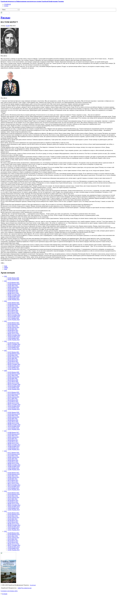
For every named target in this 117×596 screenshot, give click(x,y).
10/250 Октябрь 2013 (14, 526)
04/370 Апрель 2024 (13, 307)
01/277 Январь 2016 (13, 452)
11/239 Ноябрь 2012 (13, 548)
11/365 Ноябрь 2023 (13, 338)
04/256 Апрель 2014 (13, 497)
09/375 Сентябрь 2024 (14, 315)
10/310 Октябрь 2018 (14, 426)
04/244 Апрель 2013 (13, 517)
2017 (5, 431)
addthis (6, 267)
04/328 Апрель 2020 (13, 377)
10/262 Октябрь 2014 (14, 506)
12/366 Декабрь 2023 (14, 339)
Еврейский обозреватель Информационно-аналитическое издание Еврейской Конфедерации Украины (32, 1)
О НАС (6, 6)
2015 (5, 471)
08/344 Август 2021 (13, 363)
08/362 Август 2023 (13, 333)
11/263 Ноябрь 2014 (13, 508)
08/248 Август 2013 (13, 523)
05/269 (8, 25)
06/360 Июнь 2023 (13, 330)
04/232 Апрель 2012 (13, 537)
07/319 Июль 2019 (13, 401)
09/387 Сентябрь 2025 (14, 295)
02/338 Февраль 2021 (14, 353)
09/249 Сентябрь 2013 (14, 525)
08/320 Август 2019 (13, 403)
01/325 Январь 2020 (13, 372)
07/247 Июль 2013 (13, 522)
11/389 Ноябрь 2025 (13, 298)
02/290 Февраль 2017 (14, 434)
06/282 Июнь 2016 (13, 460)
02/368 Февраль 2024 (14, 304)
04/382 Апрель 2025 (13, 287)
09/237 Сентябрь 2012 (14, 545)
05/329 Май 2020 (12, 378)
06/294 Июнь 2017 (13, 440)
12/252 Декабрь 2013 (14, 529)
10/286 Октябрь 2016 (14, 466)
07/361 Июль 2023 (13, 332)
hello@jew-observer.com (24, 588)
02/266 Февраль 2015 (14, 474)
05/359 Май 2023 (12, 329)
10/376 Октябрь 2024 (14, 316)
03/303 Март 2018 (13, 415)
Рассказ (5, 17)
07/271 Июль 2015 (13, 482)
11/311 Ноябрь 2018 (13, 427)
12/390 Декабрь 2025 (14, 299)
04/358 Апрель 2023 (13, 327)
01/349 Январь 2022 (13, 343)
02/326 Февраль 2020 (14, 373)
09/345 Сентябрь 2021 (14, 364)
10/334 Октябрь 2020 (14, 386)
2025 (5, 281)
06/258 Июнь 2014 (13, 500)
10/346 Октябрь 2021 (14, 366)
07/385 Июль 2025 (13, 292)
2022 (5, 341)
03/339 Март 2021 (13, 355)
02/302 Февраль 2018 (14, 414)
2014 (5, 491)
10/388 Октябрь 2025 (14, 296)
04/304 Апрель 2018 (13, 417)
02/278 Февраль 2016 (14, 454)
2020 (5, 370)
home (5, 266)
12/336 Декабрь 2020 (14, 389)
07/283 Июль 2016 (13, 461)
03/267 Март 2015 (13, 475)
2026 (5, 276)
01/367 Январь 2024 (13, 302)
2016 (5, 451)
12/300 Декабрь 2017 (14, 449)
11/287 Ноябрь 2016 (13, 468)
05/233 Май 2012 (12, 539)
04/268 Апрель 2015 (13, 477)
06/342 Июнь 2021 (13, 360)
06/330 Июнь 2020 (13, 380)
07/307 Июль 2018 (13, 421)
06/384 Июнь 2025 (13, 290)
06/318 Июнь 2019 (13, 400)
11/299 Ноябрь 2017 (13, 448)
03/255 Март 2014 (13, 495)
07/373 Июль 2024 (13, 312)
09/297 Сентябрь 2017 (14, 444)
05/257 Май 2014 (12, 499)
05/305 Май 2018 (12, 418)
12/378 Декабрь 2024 (14, 319)
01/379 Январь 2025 (13, 282)
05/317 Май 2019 (12, 398)
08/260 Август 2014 (13, 503)
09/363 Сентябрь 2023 (14, 335)
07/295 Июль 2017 (13, 441)
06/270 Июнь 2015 (13, 480)
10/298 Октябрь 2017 (14, 446)
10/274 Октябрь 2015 (14, 486)
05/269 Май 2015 (12, 478)
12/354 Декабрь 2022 (14, 349)
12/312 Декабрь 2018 (14, 429)
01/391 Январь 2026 (13, 278)
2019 (5, 390)
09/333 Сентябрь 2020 (14, 384)
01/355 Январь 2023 (13, 322)
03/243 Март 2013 (13, 516)
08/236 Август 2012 (13, 543)
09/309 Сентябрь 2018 (14, 424)
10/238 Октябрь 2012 (14, 546)
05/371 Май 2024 (12, 309)
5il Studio (4, 594)
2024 (5, 301)
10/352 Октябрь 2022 (14, 346)
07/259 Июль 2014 (13, 502)
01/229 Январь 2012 (13, 533)
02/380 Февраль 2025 (14, 284)
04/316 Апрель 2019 (13, 397)
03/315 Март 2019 (13, 395)
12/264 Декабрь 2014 (14, 509)
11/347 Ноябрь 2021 (13, 367)
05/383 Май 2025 (12, 288)
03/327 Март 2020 (13, 375)
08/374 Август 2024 (13, 313)
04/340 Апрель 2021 (13, 356)
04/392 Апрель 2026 (13, 279)
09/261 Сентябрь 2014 (14, 505)
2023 (5, 321)
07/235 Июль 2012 (13, 542)
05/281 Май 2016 (12, 458)
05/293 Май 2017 (12, 438)
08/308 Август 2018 (13, 423)
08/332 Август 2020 (13, 383)
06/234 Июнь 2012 (13, 540)
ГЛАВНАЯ (7, 4)
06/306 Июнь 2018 (13, 420)
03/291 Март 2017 (13, 435)
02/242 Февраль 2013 (14, 514)
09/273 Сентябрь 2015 (14, 485)
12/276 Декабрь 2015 (14, 489)
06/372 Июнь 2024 (13, 310)
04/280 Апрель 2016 (13, 457)
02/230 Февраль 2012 (14, 534)
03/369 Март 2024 (13, 305)
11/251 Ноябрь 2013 (13, 528)
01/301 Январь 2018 (13, 412)
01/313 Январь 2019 (13, 392)
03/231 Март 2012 (13, 536)
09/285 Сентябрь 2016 (14, 465)
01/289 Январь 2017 (13, 432)
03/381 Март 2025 (13, 285)
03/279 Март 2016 (13, 455)
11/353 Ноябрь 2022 (13, 347)
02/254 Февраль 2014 (14, 494)
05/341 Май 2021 (12, 358)
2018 (5, 410)
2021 (5, 350)
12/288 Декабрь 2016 (14, 469)
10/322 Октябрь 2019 (14, 406)
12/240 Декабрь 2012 (14, 550)
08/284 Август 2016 (13, 463)
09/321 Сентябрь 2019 (14, 404)
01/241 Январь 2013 (13, 512)
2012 (5, 531)
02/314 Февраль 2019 (14, 394)
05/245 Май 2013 (12, 519)
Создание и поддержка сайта (9, 591)
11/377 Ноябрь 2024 (13, 318)
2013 (5, 511)
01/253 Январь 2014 (13, 492)
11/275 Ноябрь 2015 (13, 488)
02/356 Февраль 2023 (14, 324)
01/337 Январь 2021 (13, 352)
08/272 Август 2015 (13, 483)
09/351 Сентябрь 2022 (14, 344)
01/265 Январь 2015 (13, 472)
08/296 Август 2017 (13, 443)
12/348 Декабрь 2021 (14, 369)
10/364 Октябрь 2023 (14, 336)
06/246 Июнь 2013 (13, 520)
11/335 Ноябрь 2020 (13, 387)
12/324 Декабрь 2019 (14, 409)
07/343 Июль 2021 (13, 361)
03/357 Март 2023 (13, 326)
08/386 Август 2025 (13, 293)
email (5, 269)
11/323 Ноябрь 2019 (13, 407)
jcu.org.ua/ (33, 585)
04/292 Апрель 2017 (13, 437)
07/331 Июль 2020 (13, 381)
